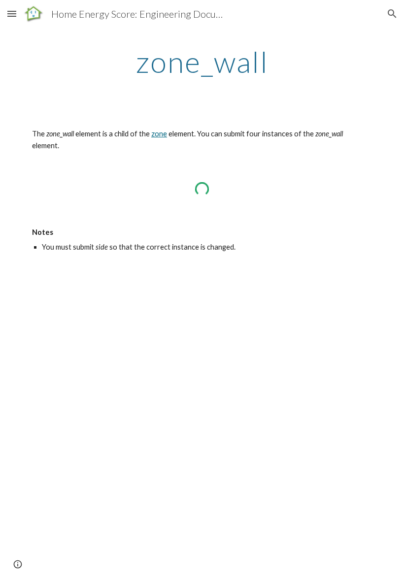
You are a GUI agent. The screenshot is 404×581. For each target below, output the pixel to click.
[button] (12, 13)
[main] (202, 61)
